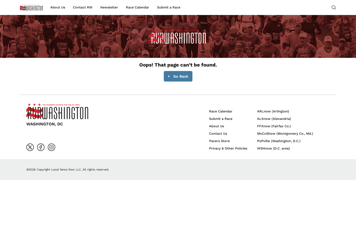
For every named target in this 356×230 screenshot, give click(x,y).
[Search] (333, 7)
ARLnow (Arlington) (273, 111)
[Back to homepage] (31, 8)
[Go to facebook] (40, 147)
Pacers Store (219, 141)
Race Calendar (137, 7)
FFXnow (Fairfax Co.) (274, 126)
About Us (57, 7)
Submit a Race (168, 7)
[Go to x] (30, 147)
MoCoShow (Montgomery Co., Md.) (285, 133)
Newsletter (109, 7)
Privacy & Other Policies (228, 148)
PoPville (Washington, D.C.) (279, 141)
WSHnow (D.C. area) (273, 148)
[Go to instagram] (51, 147)
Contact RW (83, 7)
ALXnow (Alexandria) (274, 119)
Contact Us (218, 133)
